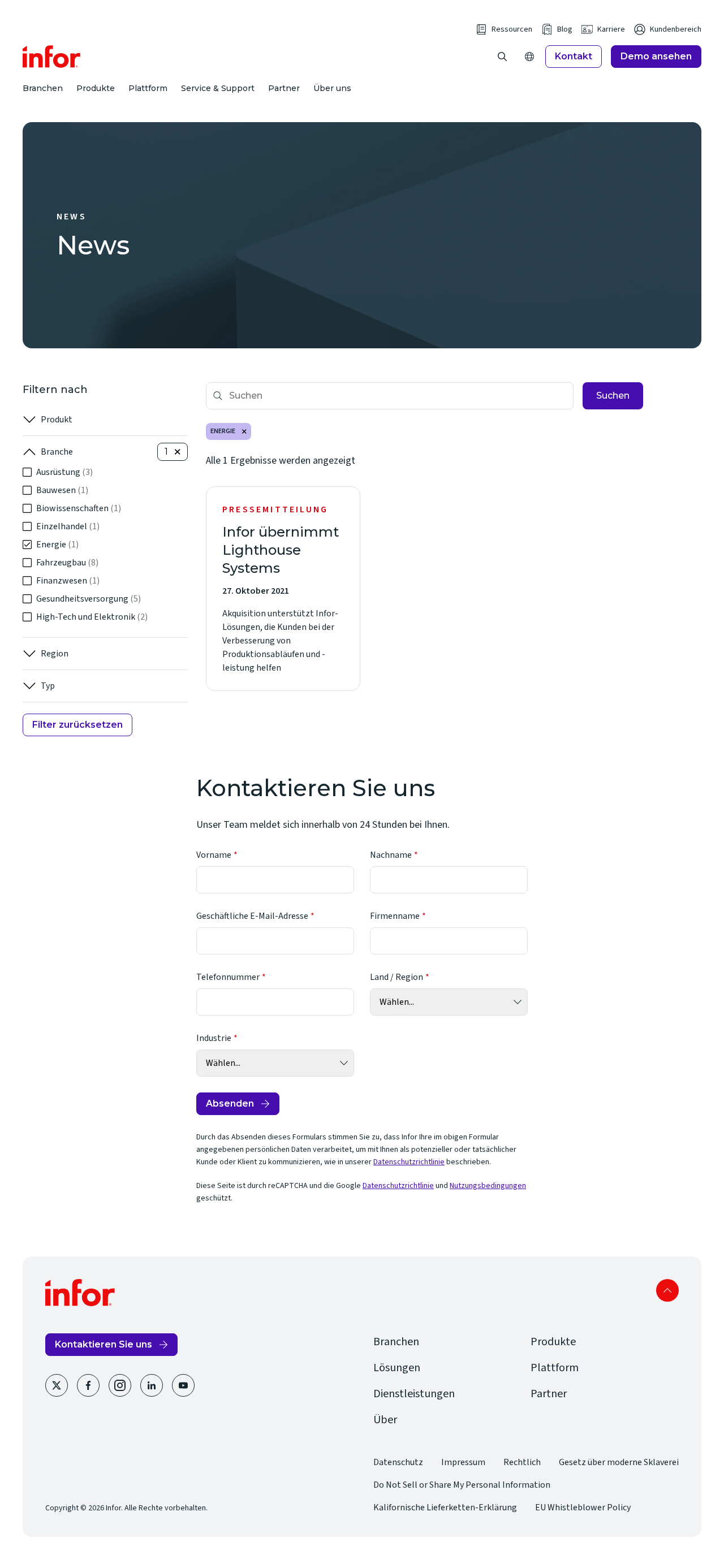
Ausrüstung (64, 472)
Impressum (463, 1462)
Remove (244, 431)
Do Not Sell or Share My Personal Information (461, 1485)
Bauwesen (62, 490)
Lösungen (396, 1368)
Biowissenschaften (78, 508)
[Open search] (502, 56)
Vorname (213, 855)
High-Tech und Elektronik (92, 617)
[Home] (52, 56)
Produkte (95, 88)
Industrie (213, 1038)
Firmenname (395, 916)
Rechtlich (522, 1462)
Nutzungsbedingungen (488, 1185)
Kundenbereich (675, 29)
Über (385, 1420)
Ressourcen (512, 29)
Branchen (43, 88)
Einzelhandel (68, 526)
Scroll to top (667, 1290)
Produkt (56, 419)
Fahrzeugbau (67, 562)
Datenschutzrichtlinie (409, 1162)
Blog (564, 29)
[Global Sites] (529, 56)
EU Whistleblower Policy (583, 1507)
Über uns (332, 88)
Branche (57, 452)
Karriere (611, 29)
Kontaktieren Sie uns (103, 1344)
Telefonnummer (228, 977)
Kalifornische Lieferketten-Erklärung (445, 1507)
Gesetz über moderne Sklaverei (619, 1462)
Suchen (613, 395)
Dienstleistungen (414, 1394)
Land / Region (396, 977)
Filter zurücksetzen (77, 724)
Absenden (230, 1103)
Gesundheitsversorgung (88, 599)
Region (54, 653)
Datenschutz (398, 1462)
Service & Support (218, 88)
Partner (284, 88)
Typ (48, 686)
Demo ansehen (656, 56)
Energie (57, 544)
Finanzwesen (68, 581)
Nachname (391, 855)
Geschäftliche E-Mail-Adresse (252, 916)
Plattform (147, 88)
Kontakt (573, 56)
